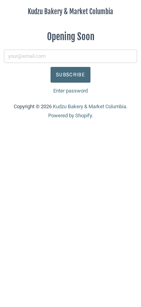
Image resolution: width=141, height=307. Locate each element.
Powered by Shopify (70, 115)
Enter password (70, 91)
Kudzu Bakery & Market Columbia (70, 11)
